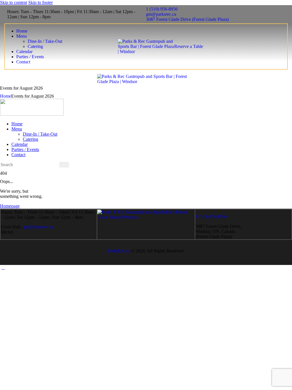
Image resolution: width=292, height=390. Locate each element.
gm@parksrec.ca (38, 226)
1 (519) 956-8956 (211, 216)
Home (5, 96)
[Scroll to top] (3, 267)
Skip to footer (40, 2)
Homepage (10, 206)
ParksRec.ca (119, 250)
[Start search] (64, 165)
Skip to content (13, 2)
